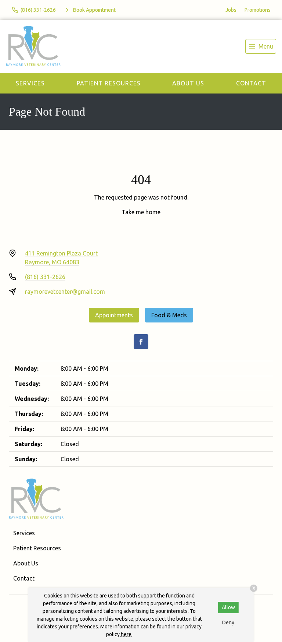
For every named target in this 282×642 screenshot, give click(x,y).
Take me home (141, 212)
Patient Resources (109, 83)
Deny (228, 622)
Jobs (230, 10)
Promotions (258, 10)
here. (127, 634)
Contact (251, 83)
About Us (188, 83)
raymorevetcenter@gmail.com (65, 291)
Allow (228, 607)
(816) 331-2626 (45, 277)
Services (30, 83)
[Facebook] (141, 341)
